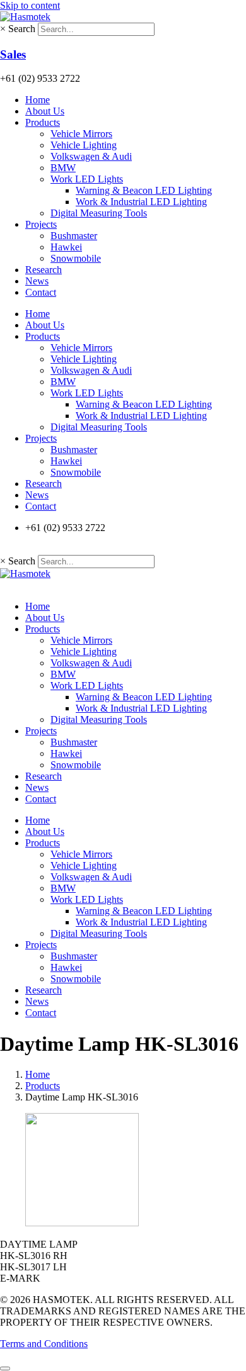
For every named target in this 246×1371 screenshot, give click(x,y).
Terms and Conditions (44, 1343)
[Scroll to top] (5, 1368)
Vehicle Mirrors (81, 133)
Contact (40, 292)
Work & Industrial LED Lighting (141, 201)
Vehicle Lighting (83, 145)
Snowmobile (75, 258)
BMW (63, 167)
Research (43, 269)
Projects (41, 224)
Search (21, 28)
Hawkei (66, 247)
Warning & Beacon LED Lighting (144, 190)
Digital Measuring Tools (98, 213)
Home (37, 99)
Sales (13, 54)
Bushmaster (73, 235)
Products (42, 122)
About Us (44, 111)
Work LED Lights (86, 179)
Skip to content (30, 5)
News (37, 281)
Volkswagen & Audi (91, 156)
